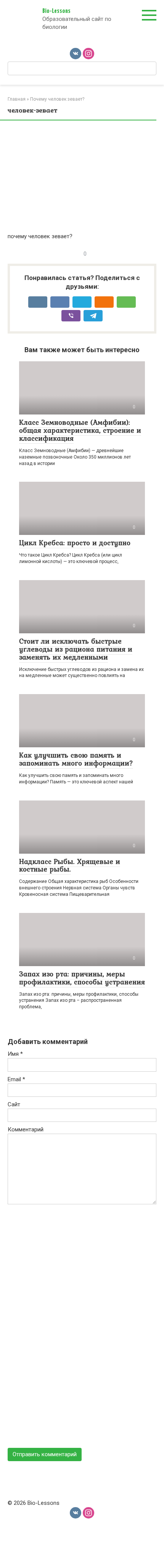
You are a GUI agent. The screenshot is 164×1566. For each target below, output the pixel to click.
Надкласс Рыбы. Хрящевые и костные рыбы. (69, 865)
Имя (15, 1053)
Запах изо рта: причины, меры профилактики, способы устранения (82, 977)
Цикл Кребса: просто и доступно (74, 542)
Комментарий (25, 1129)
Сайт (14, 1104)
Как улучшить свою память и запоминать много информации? (76, 759)
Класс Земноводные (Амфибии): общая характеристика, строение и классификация (80, 430)
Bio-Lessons (56, 11)
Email (16, 1079)
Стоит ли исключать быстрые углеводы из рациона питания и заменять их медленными (75, 649)
